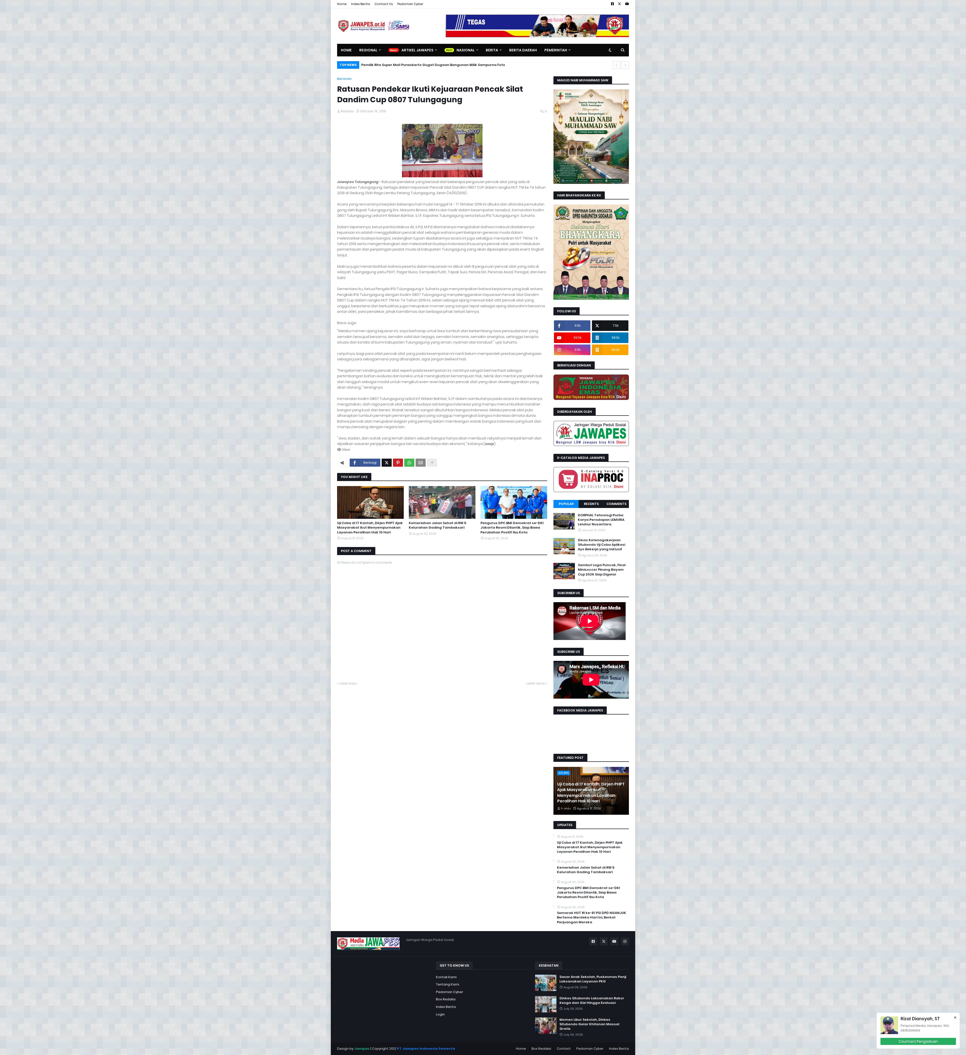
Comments (616, 503)
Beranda (344, 78)
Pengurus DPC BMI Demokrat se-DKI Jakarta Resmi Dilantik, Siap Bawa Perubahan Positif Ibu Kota (512, 527)
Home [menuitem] (346, 50)
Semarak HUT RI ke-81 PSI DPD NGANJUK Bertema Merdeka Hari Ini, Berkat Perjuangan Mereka (591, 917)
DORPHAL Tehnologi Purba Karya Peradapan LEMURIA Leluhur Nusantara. (601, 520)
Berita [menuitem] (492, 50)
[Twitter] (387, 463)
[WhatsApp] (409, 463)
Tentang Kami (447, 984)
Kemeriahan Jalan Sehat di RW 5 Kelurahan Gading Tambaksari (437, 525)
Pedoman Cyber (410, 4)
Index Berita (360, 4)
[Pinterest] (398, 463)
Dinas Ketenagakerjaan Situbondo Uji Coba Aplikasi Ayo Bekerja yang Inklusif (601, 545)
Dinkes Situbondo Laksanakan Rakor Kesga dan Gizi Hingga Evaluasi (591, 1000)
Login (440, 1014)
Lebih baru (348, 683)
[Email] (421, 463)
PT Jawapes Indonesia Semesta (426, 1048)
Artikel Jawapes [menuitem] (417, 50)
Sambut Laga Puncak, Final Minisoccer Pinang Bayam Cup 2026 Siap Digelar (602, 569)
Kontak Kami (446, 977)
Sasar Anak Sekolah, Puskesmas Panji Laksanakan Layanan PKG (592, 979)
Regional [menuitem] (368, 50)
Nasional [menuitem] (466, 50)
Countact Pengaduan (918, 1041)
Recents (591, 503)
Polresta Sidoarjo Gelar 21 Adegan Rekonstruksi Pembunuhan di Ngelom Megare (432, 64)
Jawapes (362, 1048)
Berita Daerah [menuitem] (523, 50)
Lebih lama (536, 683)
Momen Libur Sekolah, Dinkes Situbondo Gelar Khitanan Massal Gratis (589, 1024)
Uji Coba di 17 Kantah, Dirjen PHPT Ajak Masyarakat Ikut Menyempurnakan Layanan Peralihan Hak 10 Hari (370, 527)
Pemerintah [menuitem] (555, 50)
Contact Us (384, 4)
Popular (566, 503)
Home (342, 4)
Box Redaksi (446, 999)
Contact (564, 1048)
